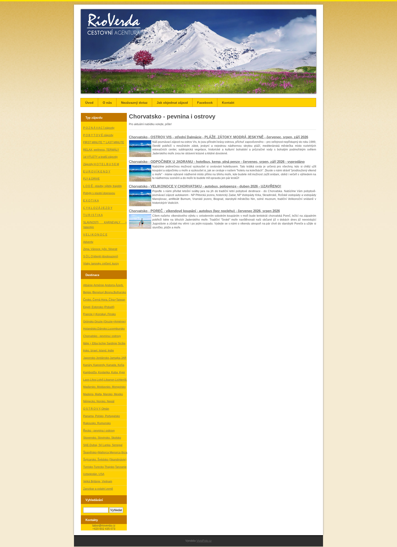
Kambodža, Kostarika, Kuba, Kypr (104, 372)
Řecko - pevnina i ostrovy (99, 430)
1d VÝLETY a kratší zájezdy (100, 156)
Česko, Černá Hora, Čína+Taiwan (104, 299)
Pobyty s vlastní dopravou (99, 193)
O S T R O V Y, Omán (96, 408)
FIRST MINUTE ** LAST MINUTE (103, 142)
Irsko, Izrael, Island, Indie (98, 350)
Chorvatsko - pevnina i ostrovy (102, 336)
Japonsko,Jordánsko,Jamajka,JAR (104, 358)
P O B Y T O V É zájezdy (98, 135)
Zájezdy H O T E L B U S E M (101, 164)
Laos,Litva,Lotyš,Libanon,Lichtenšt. (105, 379)
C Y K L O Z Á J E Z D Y (97, 208)
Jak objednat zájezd (172, 102)
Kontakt (228, 102)
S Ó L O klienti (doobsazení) (100, 256)
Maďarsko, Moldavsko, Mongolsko (104, 387)
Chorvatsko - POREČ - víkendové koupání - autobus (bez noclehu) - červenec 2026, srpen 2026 (204, 211)
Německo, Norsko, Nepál (98, 401)
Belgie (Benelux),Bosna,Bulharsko (104, 292)
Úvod (89, 102)
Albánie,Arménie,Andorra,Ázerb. (103, 285)
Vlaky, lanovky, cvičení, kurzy (101, 263)
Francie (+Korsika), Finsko (99, 314)
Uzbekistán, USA (93, 474)
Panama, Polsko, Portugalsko (101, 416)
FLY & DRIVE (91, 178)
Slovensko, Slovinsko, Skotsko (102, 437)
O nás (107, 102)
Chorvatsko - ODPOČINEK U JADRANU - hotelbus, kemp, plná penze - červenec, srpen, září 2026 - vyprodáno (217, 162)
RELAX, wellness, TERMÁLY (101, 149)
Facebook (205, 102)
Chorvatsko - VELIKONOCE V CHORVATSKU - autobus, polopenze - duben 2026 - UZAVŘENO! (205, 186)
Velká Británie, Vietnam (97, 481)
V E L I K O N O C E (95, 234)
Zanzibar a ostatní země (98, 488)
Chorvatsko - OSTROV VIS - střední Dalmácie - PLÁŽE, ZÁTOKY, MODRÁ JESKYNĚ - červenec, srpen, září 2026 (218, 137)
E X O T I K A (91, 200)
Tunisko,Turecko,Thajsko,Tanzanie (105, 467)
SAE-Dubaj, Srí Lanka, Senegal (102, 445)
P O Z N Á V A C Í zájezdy (98, 128)
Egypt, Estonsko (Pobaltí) (98, 307)
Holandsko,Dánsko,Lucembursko (104, 328)
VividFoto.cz (204, 540)
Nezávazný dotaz (134, 102)
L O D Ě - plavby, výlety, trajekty (102, 186)
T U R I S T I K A (93, 215)
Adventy (88, 242)
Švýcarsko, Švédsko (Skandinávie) (104, 459)
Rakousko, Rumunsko (97, 423)
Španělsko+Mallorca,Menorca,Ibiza (105, 452)
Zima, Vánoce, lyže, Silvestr (100, 249)
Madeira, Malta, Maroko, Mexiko (103, 394)
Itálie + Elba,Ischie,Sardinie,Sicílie (104, 343)
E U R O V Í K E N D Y (96, 171)
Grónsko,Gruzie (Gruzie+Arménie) (104, 321)
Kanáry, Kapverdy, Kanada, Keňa (103, 365)
